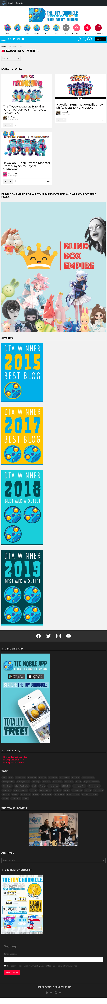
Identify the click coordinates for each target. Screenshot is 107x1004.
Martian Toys (80, 786)
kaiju (43, 786)
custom (54, 777)
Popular (76, 34)
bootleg (33, 777)
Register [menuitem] (20, 3)
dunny (36, 782)
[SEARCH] (84, 39)
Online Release (21, 790)
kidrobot (66, 786)
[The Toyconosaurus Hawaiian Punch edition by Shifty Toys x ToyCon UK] (26, 88)
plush (34, 790)
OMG (27, 34)
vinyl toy (16, 798)
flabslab (69, 782)
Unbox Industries (90, 794)
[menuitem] (3, 3)
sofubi (6, 794)
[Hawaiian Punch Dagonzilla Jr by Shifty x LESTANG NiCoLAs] (80, 87)
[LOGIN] (89, 39)
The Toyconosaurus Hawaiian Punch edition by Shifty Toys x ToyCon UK (24, 109)
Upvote (5, 125)
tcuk (36, 794)
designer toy (9, 782)
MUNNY (7, 790)
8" (12, 777)
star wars (26, 794)
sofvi (16, 794)
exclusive (58, 782)
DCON (76, 777)
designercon (89, 777)
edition (47, 782)
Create (100, 39)
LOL (17, 34)
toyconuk (60, 794)
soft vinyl (99, 790)
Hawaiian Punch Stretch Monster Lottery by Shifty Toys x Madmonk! (26, 166)
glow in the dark (92, 782)
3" (5, 777)
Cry (56, 34)
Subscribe (12, 972)
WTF (46, 34)
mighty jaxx (95, 786)
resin (67, 790)
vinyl (6, 798)
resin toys (78, 790)
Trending (98, 34)
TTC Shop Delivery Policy (12, 760)
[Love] (12, 133)
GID (79, 782)
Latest (66, 34)
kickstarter (54, 786)
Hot (87, 34)
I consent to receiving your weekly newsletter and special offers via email (42, 966)
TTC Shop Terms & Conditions (15, 757)
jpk (35, 786)
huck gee (7, 786)
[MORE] (48, 125)
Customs (65, 777)
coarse (43, 777)
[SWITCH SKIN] (79, 39)
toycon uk (47, 794)
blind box (21, 777)
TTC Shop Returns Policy (12, 762)
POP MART (46, 790)
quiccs (58, 790)
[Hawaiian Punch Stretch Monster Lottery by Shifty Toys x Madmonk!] (26, 145)
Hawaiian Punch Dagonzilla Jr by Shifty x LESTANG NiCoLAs (79, 106)
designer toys (24, 782)
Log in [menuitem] (11, 3)
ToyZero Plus (74, 794)
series (88, 790)
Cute (36, 34)
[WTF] (5, 133)
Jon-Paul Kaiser (22, 786)
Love (7, 34)
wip (26, 798)
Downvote (10, 125)
